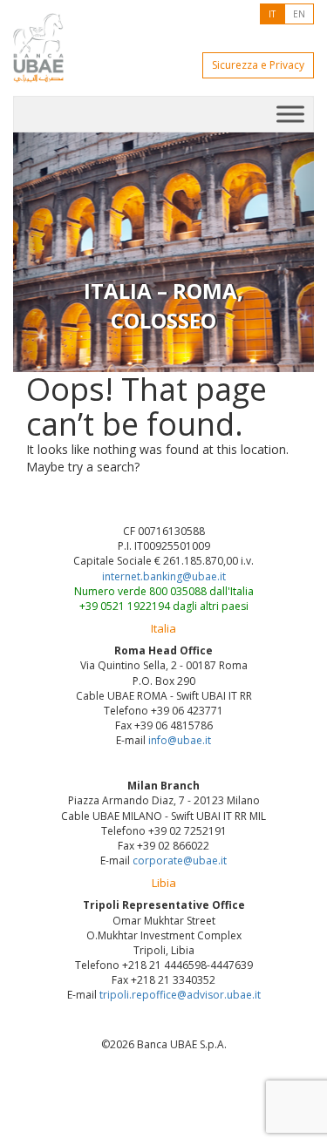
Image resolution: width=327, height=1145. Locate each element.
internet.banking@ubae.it (164, 576)
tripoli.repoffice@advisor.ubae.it (180, 994)
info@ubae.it (179, 740)
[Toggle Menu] (290, 113)
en (299, 14)
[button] (35, 252)
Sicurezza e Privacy (258, 65)
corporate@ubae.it (180, 860)
